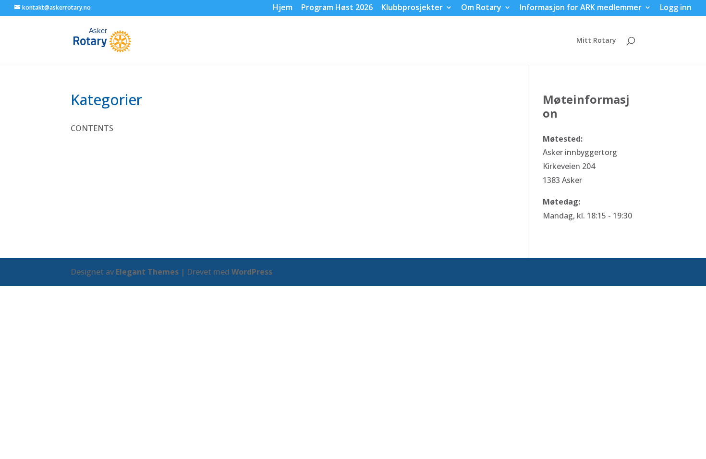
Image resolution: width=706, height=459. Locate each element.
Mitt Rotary (596, 41)
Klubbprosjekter (412, 8)
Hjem (282, 8)
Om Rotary (481, 8)
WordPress (251, 271)
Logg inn (676, 8)
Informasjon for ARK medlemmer (581, 8)
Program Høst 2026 (337, 8)
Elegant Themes (147, 271)
